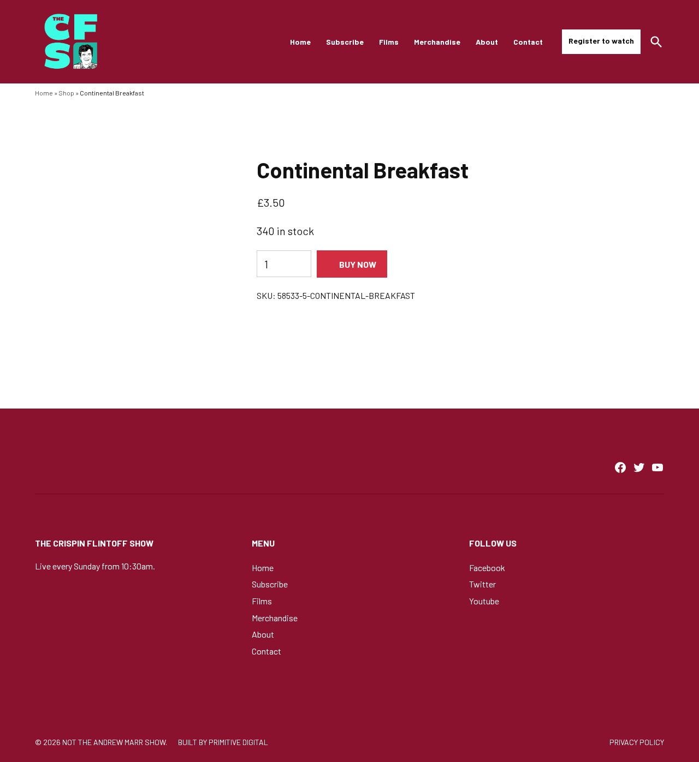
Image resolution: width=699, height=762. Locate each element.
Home (300, 41)
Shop (66, 93)
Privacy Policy (636, 742)
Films (389, 41)
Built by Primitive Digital (223, 742)
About (487, 41)
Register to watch (601, 40)
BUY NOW (357, 264)
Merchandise (437, 41)
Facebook (487, 567)
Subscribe (345, 41)
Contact (528, 41)
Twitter (482, 584)
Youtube (484, 601)
